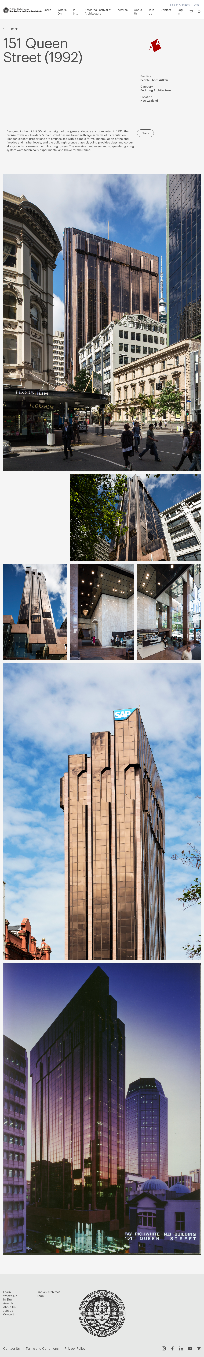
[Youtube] (190, 1348)
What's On (62, 11)
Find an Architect (179, 4)
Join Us (151, 11)
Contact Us (11, 1348)
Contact (165, 10)
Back (14, 29)
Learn (47, 10)
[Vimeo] (199, 1348)
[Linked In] (181, 1348)
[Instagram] (164, 1348)
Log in (180, 11)
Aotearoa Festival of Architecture (98, 11)
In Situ (75, 11)
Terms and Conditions (42, 1348)
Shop (196, 4)
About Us (138, 11)
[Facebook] (173, 1348)
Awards (123, 10)
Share (145, 133)
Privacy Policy (75, 1348)
